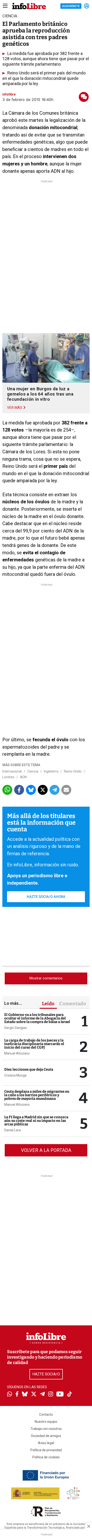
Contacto (46, 1414)
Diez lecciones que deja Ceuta (28, 1069)
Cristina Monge (15, 1075)
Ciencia (32, 771)
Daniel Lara (12, 1130)
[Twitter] (34, 1394)
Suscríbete (71, 6)
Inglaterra (51, 771)
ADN (23, 777)
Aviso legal (46, 1443)
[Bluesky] (25, 1394)
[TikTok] (69, 1394)
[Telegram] (42, 1394)
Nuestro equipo (46, 1421)
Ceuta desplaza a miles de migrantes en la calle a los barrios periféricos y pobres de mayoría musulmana (36, 1095)
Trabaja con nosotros (46, 1429)
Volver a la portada (46, 1150)
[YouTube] (60, 1394)
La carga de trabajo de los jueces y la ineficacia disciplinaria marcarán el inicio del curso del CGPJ (34, 1044)
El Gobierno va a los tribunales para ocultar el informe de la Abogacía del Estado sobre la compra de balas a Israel (37, 1018)
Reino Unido (73, 771)
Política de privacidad (46, 1450)
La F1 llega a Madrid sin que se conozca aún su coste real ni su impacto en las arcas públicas (36, 1120)
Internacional (12, 771)
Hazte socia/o (46, 1374)
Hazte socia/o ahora (46, 897)
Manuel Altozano (17, 1053)
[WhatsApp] (9, 1394)
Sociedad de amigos (46, 1436)
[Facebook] (17, 1394)
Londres (8, 777)
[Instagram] (50, 1394)
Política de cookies (46, 1457)
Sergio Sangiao (15, 1028)
